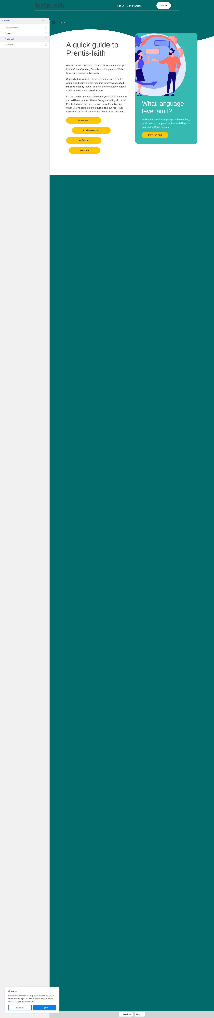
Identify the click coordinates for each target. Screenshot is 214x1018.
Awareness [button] (84, 120)
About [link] (120, 5)
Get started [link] (134, 5)
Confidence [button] (84, 140)
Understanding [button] (91, 130)
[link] (49, 6)
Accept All (44, 1008)
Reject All (20, 1008)
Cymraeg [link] (163, 5)
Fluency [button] (84, 150)
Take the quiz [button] (155, 135)
